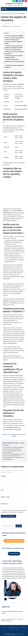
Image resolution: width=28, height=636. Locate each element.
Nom (2, 490)
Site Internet (4, 503)
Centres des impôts (9, 13)
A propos (4, 627)
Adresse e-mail (5, 497)
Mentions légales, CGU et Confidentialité (16, 627)
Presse (16, 629)
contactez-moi (21, 578)
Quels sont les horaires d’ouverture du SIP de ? (13, 41)
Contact (12, 629)
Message (3, 476)
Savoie (16, 13)
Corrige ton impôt (19, 634)
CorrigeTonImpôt (5, 619)
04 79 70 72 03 (19, 101)
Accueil (2, 13)
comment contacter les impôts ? (12, 397)
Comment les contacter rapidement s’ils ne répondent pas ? (14, 61)
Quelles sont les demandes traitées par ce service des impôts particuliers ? (14, 51)
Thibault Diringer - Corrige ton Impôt (12, 26)
